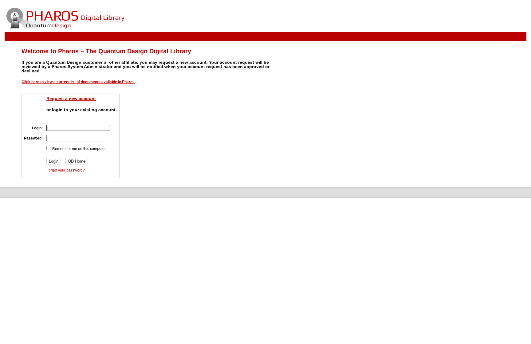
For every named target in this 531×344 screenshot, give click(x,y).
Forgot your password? (65, 170)
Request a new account (71, 98)
